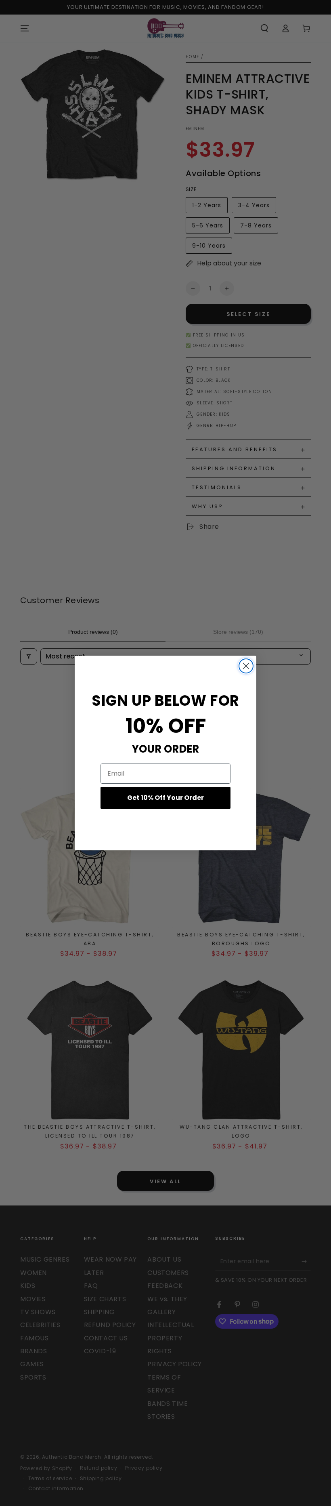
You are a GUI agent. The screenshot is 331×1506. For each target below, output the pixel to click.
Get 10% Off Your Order (165, 797)
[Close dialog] (246, 666)
